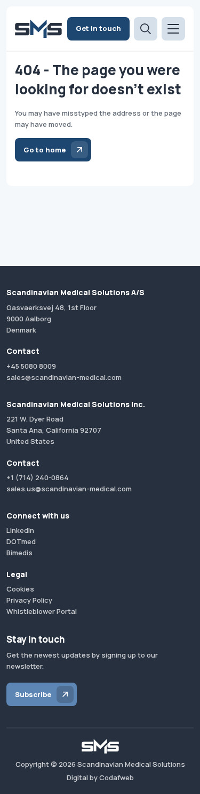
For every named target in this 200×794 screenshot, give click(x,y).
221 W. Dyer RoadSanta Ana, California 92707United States (53, 430)
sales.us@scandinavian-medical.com (69, 488)
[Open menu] (173, 28)
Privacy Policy (29, 600)
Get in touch (98, 28)
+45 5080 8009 (31, 366)
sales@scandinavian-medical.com (64, 377)
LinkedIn (20, 530)
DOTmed (21, 541)
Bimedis (19, 552)
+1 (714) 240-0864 (37, 477)
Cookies (20, 589)
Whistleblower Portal (41, 611)
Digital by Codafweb (100, 777)
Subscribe (33, 694)
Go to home (44, 150)
